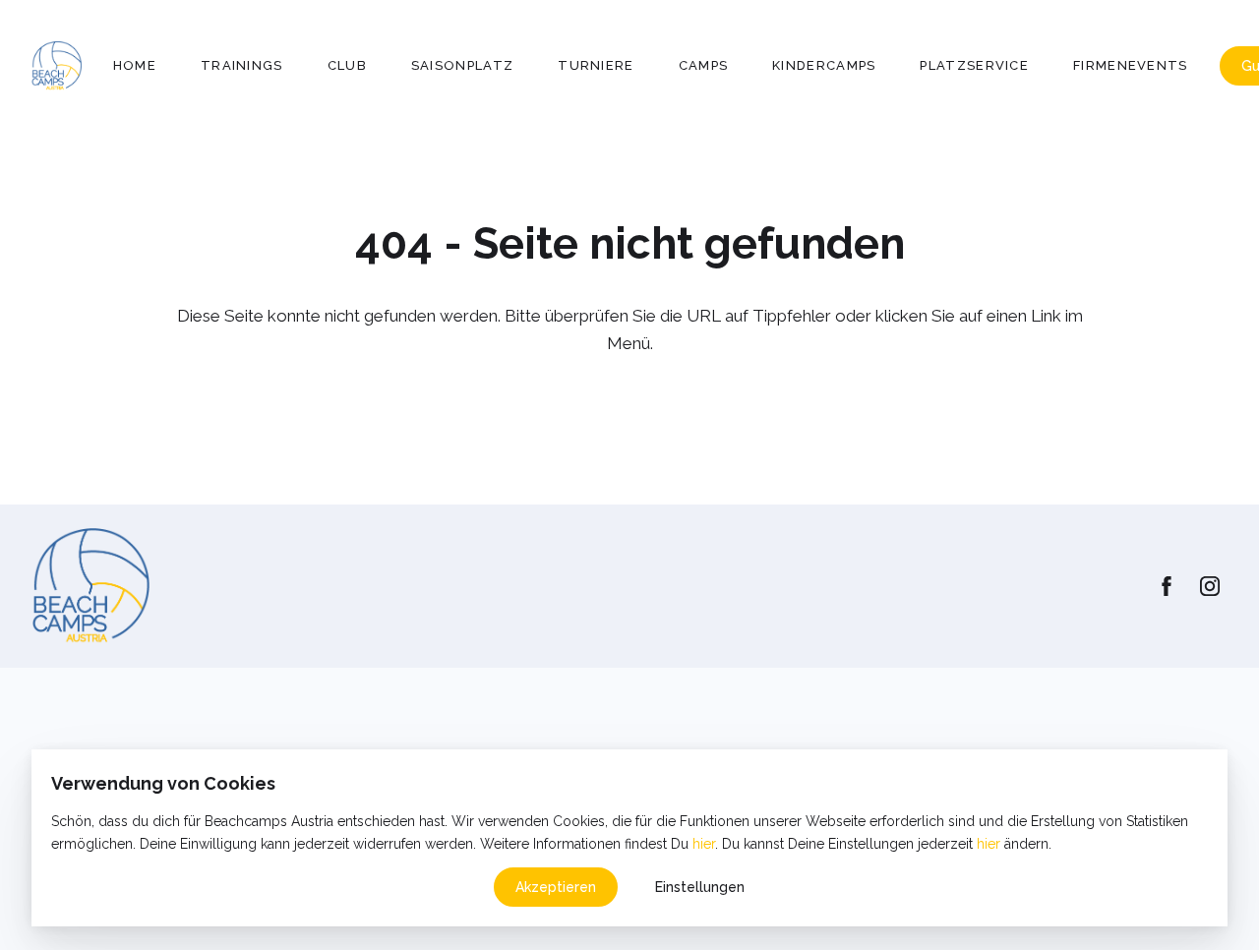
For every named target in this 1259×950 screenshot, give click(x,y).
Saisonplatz (462, 65)
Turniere (595, 65)
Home (134, 65)
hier (703, 844)
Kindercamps (823, 65)
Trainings (242, 65)
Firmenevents (1130, 65)
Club (347, 65)
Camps (704, 65)
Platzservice (974, 65)
